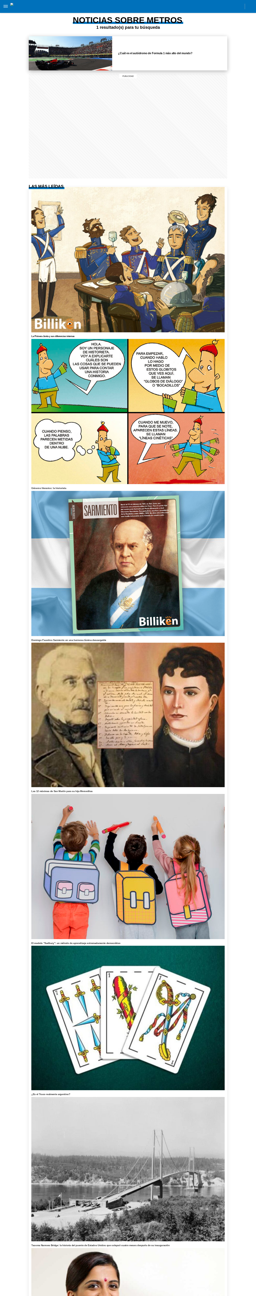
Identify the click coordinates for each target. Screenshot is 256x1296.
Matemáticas (151, 13)
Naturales (115, 13)
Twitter (232, 6)
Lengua (132, 13)
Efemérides (171, 13)
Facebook (216, 6)
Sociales (98, 13)
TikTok (224, 6)
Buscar (250, 6)
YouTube (240, 6)
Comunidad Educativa (125, 6)
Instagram (208, 6)
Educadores (78, 13)
